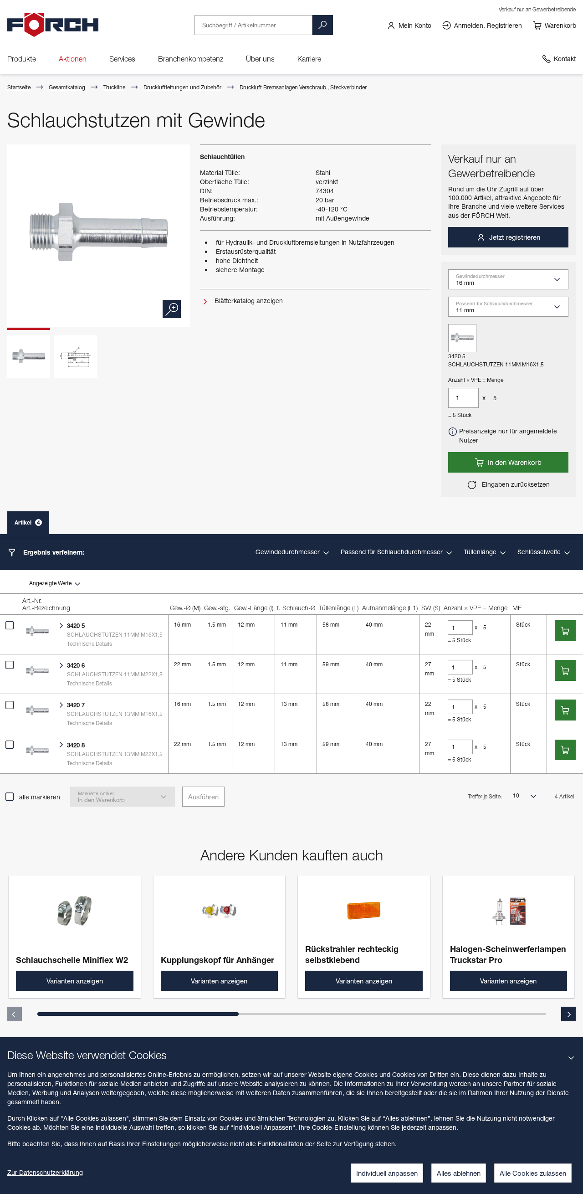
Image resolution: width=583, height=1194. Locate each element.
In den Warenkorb (514, 462)
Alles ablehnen (459, 1173)
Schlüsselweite (540, 552)
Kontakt (565, 58)
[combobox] (512, 282)
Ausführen (203, 797)
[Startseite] (52, 25)
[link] (409, 25)
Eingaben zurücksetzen (515, 484)
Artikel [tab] (27, 522)
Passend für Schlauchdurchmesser (393, 552)
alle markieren (39, 797)
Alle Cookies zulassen (533, 1173)
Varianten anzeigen (74, 981)
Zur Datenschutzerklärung (45, 1172)
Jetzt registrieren (513, 237)
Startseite (19, 87)
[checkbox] (9, 625)
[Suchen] (322, 25)
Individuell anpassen (387, 1173)
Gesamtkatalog (67, 87)
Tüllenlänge (481, 552)
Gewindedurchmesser (289, 552)
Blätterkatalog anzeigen (248, 300)
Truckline (114, 87)
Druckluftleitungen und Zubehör (182, 87)
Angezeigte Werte (51, 583)
